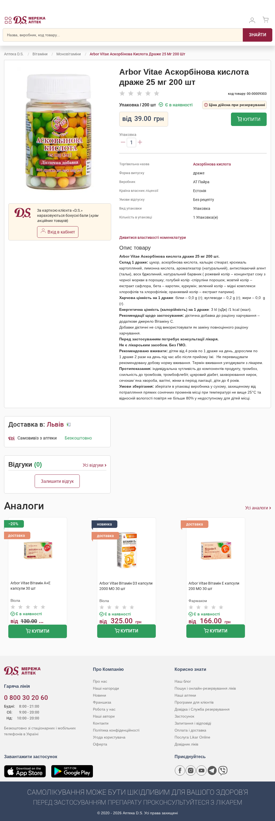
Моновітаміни (68, 54)
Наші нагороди (106, 688)
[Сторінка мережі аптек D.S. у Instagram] (190, 770)
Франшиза (102, 702)
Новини (99, 695)
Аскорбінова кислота (212, 164)
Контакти (100, 723)
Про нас (100, 681)
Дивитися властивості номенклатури (152, 237)
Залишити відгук (57, 481)
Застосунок (184, 716)
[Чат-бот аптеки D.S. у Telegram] (212, 770)
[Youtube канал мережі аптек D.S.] (201, 770)
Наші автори (104, 716)
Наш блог (183, 681)
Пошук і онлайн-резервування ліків (205, 688)
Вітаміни (40, 54)
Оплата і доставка (190, 730)
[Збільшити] (140, 142)
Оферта (100, 744)
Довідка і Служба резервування (202, 709)
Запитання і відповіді (193, 723)
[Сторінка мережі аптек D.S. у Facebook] (180, 770)
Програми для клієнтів (194, 702)
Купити (251, 119)
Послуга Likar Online (192, 737)
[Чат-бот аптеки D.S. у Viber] (223, 770)
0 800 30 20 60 (26, 698)
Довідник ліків (186, 744)
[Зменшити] (123, 142)
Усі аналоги (256, 508)
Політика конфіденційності (116, 730)
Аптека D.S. (14, 54)
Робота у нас (104, 709)
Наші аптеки (185, 695)
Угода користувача (109, 737)
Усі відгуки (93, 465)
